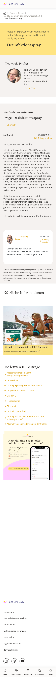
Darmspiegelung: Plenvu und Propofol (25, 385)
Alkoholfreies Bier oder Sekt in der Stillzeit (27, 424)
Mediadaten (9, 624)
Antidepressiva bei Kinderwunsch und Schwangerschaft (25, 418)
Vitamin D (11, 395)
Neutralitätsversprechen (15, 618)
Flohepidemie (13, 401)
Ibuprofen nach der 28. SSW (20, 390)
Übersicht (11, 124)
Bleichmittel (12, 406)
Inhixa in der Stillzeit (17, 411)
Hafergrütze (12, 380)
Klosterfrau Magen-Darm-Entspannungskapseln (19, 374)
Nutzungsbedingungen (14, 631)
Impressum (8, 612)
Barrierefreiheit (10, 650)
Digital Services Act (12, 643)
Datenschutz (9, 637)
